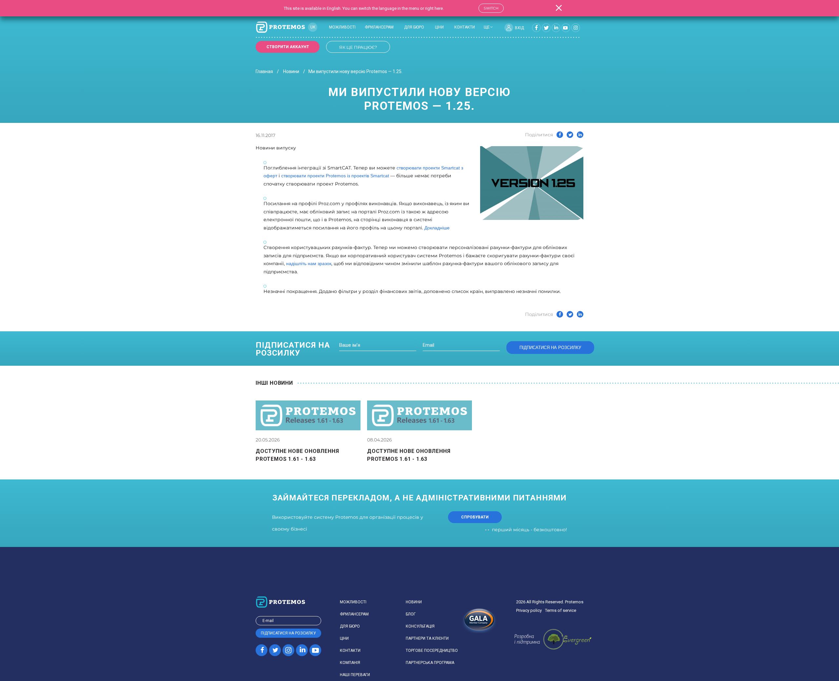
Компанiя (350, 662)
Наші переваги (355, 674)
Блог (411, 614)
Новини (291, 71)
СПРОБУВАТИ (475, 517)
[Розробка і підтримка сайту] (553, 639)
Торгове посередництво (432, 650)
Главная (264, 71)
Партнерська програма (430, 662)
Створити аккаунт (287, 47)
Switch (491, 8)
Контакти (464, 27)
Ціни (439, 27)
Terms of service (560, 610)
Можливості (342, 27)
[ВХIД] (508, 27)
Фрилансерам (379, 27)
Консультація (420, 626)
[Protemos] (280, 27)
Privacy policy (529, 610)
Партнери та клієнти (427, 638)
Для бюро (414, 27)
